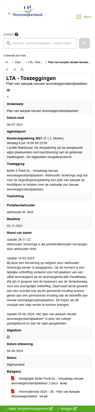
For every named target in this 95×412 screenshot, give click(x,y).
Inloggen (67, 408)
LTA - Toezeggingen (40, 62)
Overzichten (22, 62)
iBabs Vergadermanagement (28, 408)
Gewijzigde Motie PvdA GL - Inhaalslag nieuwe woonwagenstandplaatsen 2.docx (47, 381)
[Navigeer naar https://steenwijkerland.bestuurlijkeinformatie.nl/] (25, 16)
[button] (84, 43)
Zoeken (8, 34)
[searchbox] (40, 43)
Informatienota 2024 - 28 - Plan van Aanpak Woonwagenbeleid (45, 394)
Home (9, 62)
